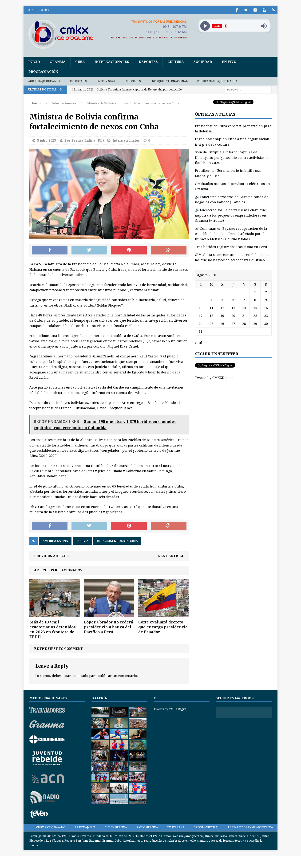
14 (244, 308)
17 (200, 316)
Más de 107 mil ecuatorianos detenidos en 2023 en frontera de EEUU (52, 629)
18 (211, 316)
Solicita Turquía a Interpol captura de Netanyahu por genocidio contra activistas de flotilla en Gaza (232, 157)
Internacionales (112, 62)
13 (233, 308)
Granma (58, 62)
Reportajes (78, 81)
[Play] (205, 26)
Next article (171, 556)
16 (266, 308)
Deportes (148, 62)
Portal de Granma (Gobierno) (250, 827)
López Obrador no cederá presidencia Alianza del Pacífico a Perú (108, 627)
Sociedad (203, 62)
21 (244, 316)
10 (200, 308)
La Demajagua (85, 827)
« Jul (198, 343)
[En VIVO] (273, 10)
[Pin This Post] (129, 250)
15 (255, 308)
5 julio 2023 (46, 140)
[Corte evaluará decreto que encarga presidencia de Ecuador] (163, 615)
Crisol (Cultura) (206, 827)
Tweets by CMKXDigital (214, 378)
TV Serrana (175, 827)
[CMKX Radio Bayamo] (64, 34)
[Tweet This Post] (89, 250)
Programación (43, 72)
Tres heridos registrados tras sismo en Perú (231, 247)
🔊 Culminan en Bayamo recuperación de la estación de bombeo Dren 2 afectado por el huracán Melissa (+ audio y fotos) (231, 234)
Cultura (175, 62)
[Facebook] (237, 10)
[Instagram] (255, 10)
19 (222, 316)
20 (233, 316)
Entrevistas (105, 81)
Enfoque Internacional (169, 81)
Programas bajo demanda (217, 81)
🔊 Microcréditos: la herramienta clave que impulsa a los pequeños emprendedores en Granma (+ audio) (230, 215)
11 (211, 308)
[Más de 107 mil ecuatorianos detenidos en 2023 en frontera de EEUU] (54, 615)
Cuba (80, 62)
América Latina (55, 541)
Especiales (132, 81)
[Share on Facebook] (49, 250)
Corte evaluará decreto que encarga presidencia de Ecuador (163, 627)
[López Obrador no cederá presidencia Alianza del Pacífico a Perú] (109, 615)
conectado (80, 676)
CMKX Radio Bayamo (50, 827)
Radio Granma (147, 827)
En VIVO (229, 62)
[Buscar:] (248, 89)
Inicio (34, 62)
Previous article (51, 556)
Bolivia (82, 541)
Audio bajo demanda (44, 81)
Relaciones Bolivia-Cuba (117, 541)
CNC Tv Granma (116, 827)
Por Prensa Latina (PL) (84, 140)
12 (222, 308)
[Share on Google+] (168, 250)
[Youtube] (264, 10)
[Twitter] (246, 10)
